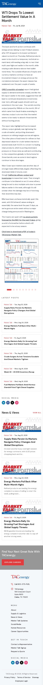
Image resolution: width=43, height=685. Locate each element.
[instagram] (17, 402)
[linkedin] (3, 402)
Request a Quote (18, 651)
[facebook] (8, 402)
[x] (12, 402)
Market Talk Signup (18, 648)
